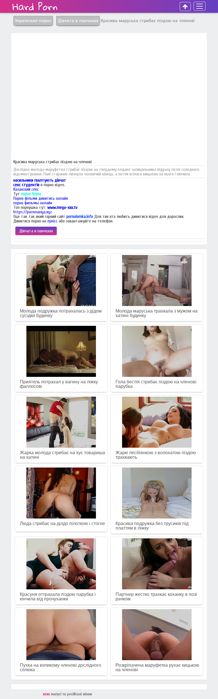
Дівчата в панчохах (36, 230)
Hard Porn (35, 6)
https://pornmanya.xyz (32, 211)
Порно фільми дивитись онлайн (40, 198)
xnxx (47, 694)
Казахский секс (26, 189)
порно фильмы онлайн (32, 202)
